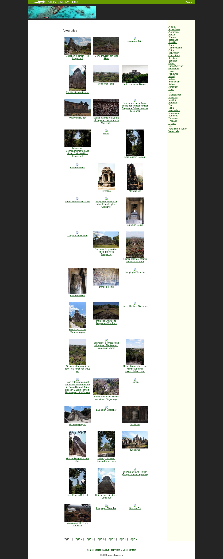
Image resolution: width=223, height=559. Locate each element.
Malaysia (173, 97)
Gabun (171, 63)
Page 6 (122, 539)
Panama (172, 102)
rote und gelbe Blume (135, 84)
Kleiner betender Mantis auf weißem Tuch (135, 260)
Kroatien (172, 58)
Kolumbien (173, 53)
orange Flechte (106, 287)
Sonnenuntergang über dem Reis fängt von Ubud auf (77, 369)
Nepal (171, 108)
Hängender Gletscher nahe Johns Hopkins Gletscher (106, 204)
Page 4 (100, 539)
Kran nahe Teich (135, 41)
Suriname (173, 115)
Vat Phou (135, 424)
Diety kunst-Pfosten (77, 235)
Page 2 (78, 539)
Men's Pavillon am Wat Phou (106, 57)
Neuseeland (174, 110)
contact (132, 550)
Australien (173, 32)
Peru (170, 105)
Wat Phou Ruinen (77, 117)
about (106, 550)
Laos (170, 92)
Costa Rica (174, 55)
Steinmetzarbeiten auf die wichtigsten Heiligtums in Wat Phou (106, 120)
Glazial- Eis (135, 508)
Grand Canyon (175, 66)
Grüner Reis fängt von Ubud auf (106, 496)
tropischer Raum (106, 83)
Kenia (171, 89)
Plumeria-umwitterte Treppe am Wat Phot (106, 322)
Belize (171, 34)
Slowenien (173, 113)
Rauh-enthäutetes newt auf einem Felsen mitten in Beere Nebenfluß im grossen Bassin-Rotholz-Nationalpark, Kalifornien (77, 387)
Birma (171, 45)
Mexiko (172, 100)
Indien (171, 79)
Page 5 (111, 539)
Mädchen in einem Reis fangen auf (77, 57)
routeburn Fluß (77, 167)
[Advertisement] (45, 78)
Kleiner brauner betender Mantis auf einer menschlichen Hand (135, 369)
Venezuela (173, 131)
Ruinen (135, 382)
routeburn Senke (135, 225)
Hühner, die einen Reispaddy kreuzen (106, 459)
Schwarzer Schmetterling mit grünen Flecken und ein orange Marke (106, 345)
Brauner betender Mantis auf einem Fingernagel (106, 398)
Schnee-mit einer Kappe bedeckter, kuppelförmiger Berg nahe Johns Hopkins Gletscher (135, 107)
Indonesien (173, 81)
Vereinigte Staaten (177, 128)
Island (171, 76)
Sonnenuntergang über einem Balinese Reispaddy (106, 252)
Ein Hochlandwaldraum (77, 92)
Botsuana (173, 40)
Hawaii (171, 71)
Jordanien (173, 87)
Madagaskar (174, 94)
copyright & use (119, 550)
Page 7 (133, 539)
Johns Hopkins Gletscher (77, 201)
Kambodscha (175, 47)
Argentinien (174, 29)
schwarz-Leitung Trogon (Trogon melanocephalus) (135, 473)
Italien (171, 84)
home (90, 550)
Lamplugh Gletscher (135, 272)
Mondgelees (135, 191)
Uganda (172, 123)
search (98, 550)
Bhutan (172, 37)
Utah (170, 126)
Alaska (171, 26)
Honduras (173, 74)
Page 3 (89, 539)
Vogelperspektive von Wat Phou (77, 524)
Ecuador (172, 60)
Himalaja (106, 191)
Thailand (172, 121)
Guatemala (173, 68)
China (171, 50)
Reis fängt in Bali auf (134, 157)
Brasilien (172, 42)
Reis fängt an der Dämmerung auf (77, 330)
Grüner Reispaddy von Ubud (77, 459)
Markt (106, 133)
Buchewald (134, 449)
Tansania (173, 118)
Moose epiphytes (77, 424)
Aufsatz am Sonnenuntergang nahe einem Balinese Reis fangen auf (77, 152)
